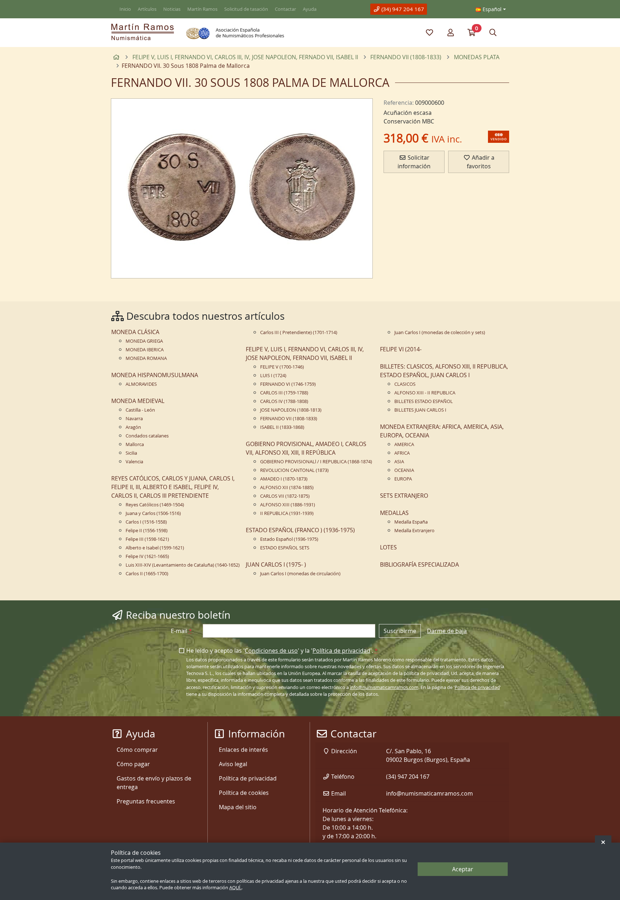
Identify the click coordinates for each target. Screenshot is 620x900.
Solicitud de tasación (246, 9)
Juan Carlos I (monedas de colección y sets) (439, 332)
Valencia (134, 462)
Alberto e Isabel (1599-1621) (155, 548)
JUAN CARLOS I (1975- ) (276, 564)
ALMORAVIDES (141, 384)
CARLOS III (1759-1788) (284, 393)
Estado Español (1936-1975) (289, 539)
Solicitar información (414, 162)
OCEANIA (404, 470)
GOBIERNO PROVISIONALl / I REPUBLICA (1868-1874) (316, 462)
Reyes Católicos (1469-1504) (155, 505)
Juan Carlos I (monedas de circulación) (300, 574)
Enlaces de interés (243, 750)
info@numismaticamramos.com (384, 687)
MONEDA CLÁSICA (135, 332)
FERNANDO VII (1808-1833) (288, 419)
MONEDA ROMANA (146, 358)
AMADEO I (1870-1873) (283, 479)
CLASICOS (404, 384)
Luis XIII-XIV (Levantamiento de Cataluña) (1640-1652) (183, 565)
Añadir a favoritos (480, 162)
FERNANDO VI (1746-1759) (288, 384)
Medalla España (411, 522)
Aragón (133, 427)
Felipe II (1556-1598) (147, 531)
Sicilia (131, 453)
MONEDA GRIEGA (144, 341)
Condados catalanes (147, 436)
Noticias (171, 9)
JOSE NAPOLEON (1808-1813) (290, 410)
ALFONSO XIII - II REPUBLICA (424, 393)
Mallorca (135, 444)
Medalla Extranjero (414, 531)
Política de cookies (244, 793)
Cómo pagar (133, 764)
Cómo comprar (137, 750)
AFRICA (402, 453)
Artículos (147, 9)
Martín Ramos (202, 9)
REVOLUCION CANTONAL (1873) (294, 470)
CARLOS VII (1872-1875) (285, 496)
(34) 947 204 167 (402, 9)
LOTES (388, 547)
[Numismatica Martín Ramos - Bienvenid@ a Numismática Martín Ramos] (142, 32)
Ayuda (309, 9)
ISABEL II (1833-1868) (282, 427)
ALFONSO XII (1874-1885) (287, 487)
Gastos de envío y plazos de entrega (154, 782)
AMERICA (404, 444)
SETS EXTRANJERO (404, 496)
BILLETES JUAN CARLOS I (420, 410)
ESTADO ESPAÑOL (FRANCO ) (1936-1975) (300, 530)
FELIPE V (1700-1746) (282, 367)
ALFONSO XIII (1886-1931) (287, 505)
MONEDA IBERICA (145, 350)
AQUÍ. (235, 888)
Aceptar (462, 869)
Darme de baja (447, 631)
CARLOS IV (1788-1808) (284, 401)
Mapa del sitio (238, 807)
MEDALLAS (394, 513)
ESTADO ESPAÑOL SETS (284, 548)
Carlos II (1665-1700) (147, 574)
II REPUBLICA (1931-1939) (287, 513)
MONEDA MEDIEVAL (137, 401)
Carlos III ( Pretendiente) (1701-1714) (298, 332)
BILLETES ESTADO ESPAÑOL (423, 401)
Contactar (285, 9)
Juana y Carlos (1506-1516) (153, 513)
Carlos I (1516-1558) (146, 522)
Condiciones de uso (271, 651)
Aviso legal (233, 764)
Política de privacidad (341, 651)
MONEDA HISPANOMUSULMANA (154, 375)
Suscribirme (400, 631)
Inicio (125, 9)
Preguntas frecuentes (146, 801)
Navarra (134, 419)
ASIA (399, 462)
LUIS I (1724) (273, 375)
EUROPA (403, 479)
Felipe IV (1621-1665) (147, 556)
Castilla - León (140, 410)
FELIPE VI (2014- (401, 349)
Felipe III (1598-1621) (147, 539)
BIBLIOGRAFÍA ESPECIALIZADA (419, 564)
